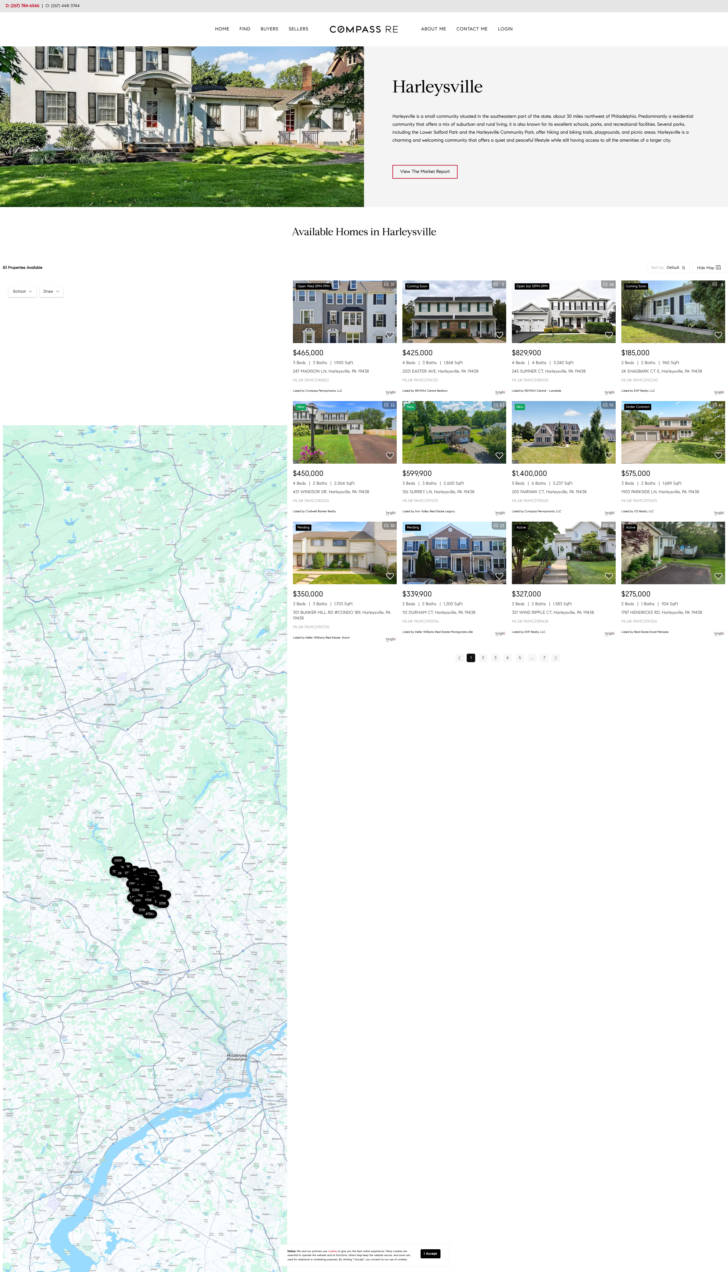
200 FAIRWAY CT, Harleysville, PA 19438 (549, 492)
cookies (332, 1251)
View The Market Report (425, 171)
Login (505, 29)
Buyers (270, 29)
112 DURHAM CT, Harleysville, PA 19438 (438, 612)
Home (222, 29)
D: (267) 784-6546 (22, 6)
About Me (433, 29)
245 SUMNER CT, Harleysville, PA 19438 (549, 371)
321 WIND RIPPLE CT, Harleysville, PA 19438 (553, 612)
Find (245, 29)
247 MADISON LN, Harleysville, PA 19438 (331, 371)
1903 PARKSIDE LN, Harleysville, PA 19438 (660, 492)
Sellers (298, 29)
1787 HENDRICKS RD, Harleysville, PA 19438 (661, 612)
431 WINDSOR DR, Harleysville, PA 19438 (331, 492)
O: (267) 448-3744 (63, 6)
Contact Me (472, 29)
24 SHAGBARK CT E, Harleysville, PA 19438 (661, 371)
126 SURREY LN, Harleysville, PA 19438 (438, 492)
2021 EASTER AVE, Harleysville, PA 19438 (440, 371)
